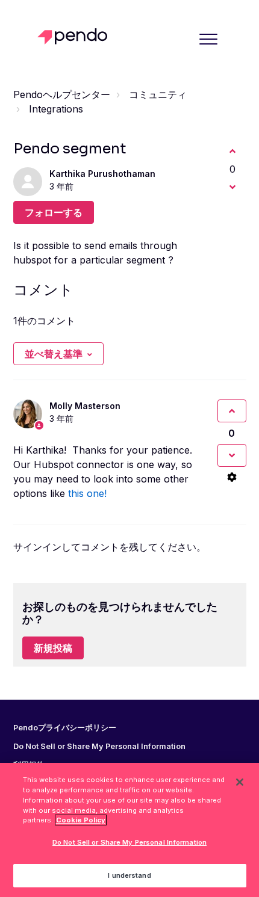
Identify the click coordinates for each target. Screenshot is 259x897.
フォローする (54, 212)
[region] (129, 830)
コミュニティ (158, 94)
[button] (208, 38)
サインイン (37, 547)
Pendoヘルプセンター (61, 94)
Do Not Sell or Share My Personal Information (129, 842)
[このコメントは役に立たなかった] (231, 455)
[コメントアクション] (231, 477)
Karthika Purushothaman (102, 173)
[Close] (239, 782)
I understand (129, 875)
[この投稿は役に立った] (232, 151)
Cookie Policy (80, 820)
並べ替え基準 (54, 354)
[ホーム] (75, 36)
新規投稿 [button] (53, 648)
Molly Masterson (84, 406)
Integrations (56, 109)
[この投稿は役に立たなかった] (232, 187)
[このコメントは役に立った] (231, 410)
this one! (87, 493)
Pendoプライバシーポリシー (64, 728)
